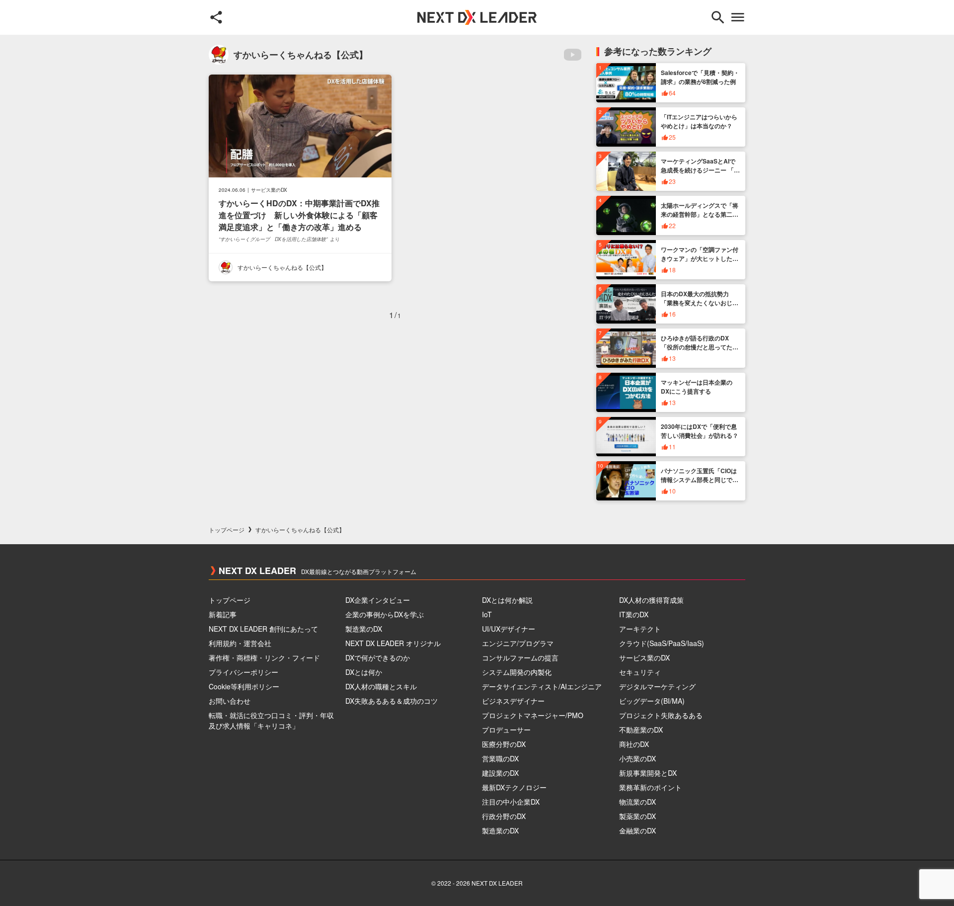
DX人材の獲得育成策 (651, 600)
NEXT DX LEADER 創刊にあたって (263, 629)
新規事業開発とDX (648, 773)
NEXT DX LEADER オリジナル (393, 643)
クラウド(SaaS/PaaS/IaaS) (661, 643)
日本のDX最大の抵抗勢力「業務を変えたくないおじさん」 (699, 302)
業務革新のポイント (650, 787)
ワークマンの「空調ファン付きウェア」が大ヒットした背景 (699, 258)
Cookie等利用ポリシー (244, 686)
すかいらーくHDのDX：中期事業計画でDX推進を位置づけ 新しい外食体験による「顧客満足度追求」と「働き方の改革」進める (299, 215)
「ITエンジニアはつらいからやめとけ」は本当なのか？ (699, 121)
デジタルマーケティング (657, 686)
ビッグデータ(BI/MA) (652, 701)
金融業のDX (637, 830)
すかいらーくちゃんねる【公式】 (282, 267)
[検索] (718, 17)
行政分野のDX (504, 816)
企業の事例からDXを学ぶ (384, 614)
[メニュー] (737, 17)
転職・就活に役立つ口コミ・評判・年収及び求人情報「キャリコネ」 (271, 720)
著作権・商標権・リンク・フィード (264, 657)
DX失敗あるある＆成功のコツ (391, 701)
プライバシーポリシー (243, 672)
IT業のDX (633, 614)
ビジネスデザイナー (513, 701)
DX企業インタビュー (377, 600)
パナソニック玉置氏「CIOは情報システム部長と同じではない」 (699, 479)
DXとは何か (363, 672)
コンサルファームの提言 (520, 657)
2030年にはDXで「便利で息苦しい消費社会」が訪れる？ (699, 431)
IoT (487, 614)
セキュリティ (640, 672)
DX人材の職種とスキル (381, 686)
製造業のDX (363, 629)
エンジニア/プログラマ (518, 643)
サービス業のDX (269, 189)
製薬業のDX (637, 816)
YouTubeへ (572, 55)
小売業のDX (637, 758)
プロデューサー (506, 730)
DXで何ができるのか (377, 657)
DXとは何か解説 (507, 600)
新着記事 (223, 614)
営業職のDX (500, 758)
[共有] (216, 17)
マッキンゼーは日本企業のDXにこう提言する (696, 387)
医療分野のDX (504, 744)
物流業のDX (637, 802)
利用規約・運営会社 (240, 643)
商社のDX (634, 744)
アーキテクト (640, 629)
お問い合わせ (229, 701)
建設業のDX (500, 773)
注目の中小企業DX (511, 802)
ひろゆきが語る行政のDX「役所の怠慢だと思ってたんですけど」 (699, 346)
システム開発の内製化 (517, 672)
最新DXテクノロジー (514, 787)
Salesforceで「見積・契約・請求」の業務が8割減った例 (700, 77)
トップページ (226, 529)
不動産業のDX (641, 730)
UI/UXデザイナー (508, 629)
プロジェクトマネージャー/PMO (532, 715)
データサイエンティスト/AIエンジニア (542, 686)
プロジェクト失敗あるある (661, 715)
